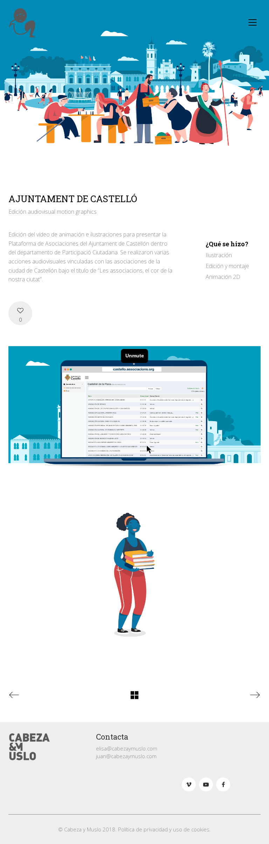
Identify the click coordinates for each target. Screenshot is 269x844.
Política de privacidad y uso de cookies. (164, 829)
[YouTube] (206, 784)
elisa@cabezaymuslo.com (126, 748)
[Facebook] (223, 784)
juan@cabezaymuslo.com (126, 756)
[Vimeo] (189, 784)
